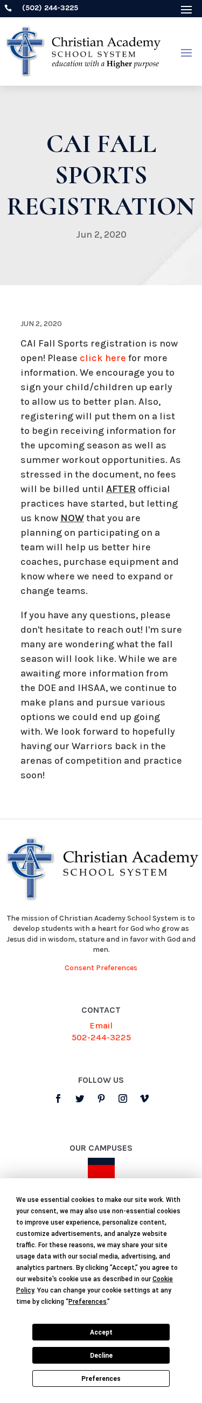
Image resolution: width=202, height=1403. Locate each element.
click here (103, 358)
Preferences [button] (87, 1301)
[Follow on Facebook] (58, 1098)
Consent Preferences (101, 967)
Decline (101, 1355)
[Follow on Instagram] (122, 1098)
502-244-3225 (101, 1037)
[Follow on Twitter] (79, 1098)
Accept (101, 1332)
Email (101, 1025)
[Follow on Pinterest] (101, 1098)
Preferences (101, 1379)
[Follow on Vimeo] (144, 1098)
